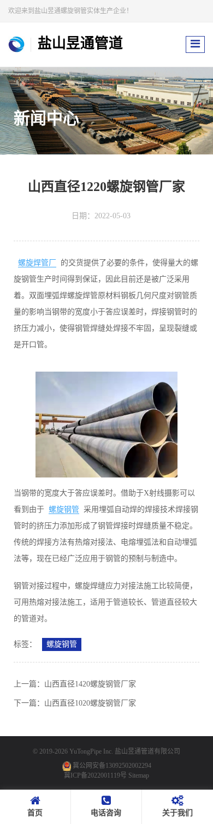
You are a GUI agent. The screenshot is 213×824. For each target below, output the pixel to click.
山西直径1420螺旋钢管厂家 (90, 684)
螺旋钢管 (64, 509)
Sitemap (138, 775)
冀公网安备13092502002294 (112, 765)
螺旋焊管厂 (37, 263)
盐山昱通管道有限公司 (147, 751)
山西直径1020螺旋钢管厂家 (90, 703)
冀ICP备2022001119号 (95, 775)
